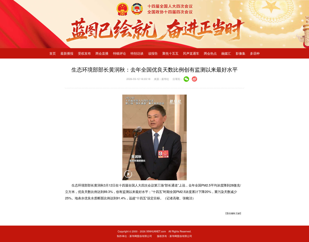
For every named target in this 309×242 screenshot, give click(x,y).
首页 (52, 53)
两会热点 (210, 53)
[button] (128, 176)
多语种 (255, 53)
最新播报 (66, 53)
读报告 (153, 53)
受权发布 (84, 53)
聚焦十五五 (170, 53)
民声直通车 (191, 53)
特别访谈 (137, 53)
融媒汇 (226, 53)
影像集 (240, 53)
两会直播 (101, 53)
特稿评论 (119, 53)
